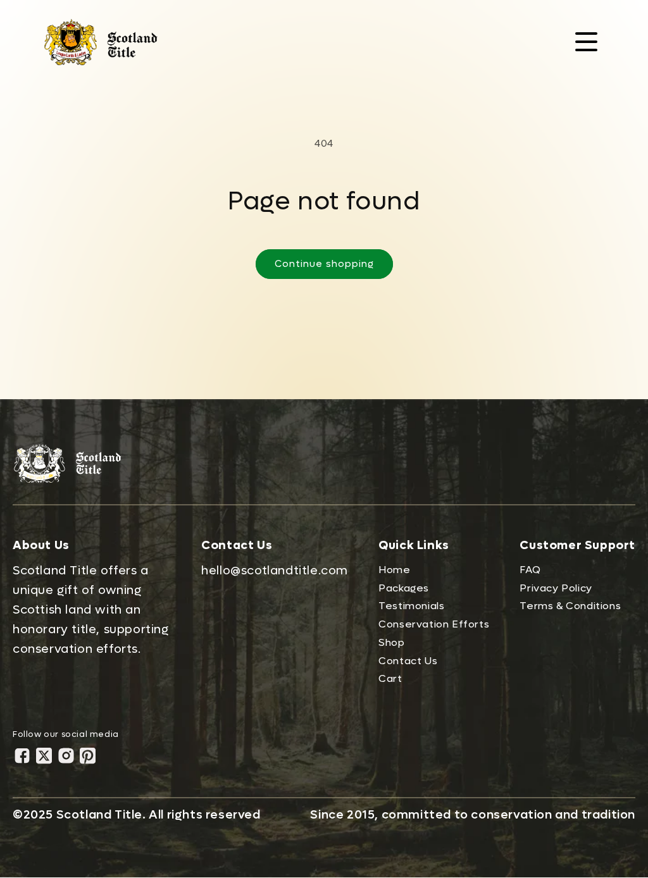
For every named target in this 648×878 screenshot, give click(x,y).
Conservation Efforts (433, 624)
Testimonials (411, 605)
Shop (391, 642)
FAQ (530, 569)
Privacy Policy (556, 588)
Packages (403, 588)
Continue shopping (324, 263)
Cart (390, 678)
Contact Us (407, 660)
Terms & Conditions (570, 605)
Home (394, 569)
